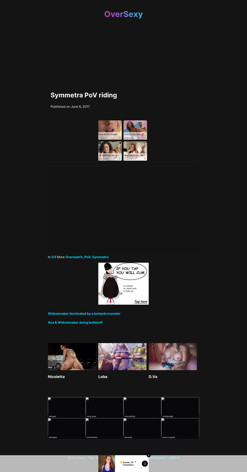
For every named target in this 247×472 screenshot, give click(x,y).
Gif (53, 257)
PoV (87, 257)
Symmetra (100, 257)
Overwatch (74, 257)
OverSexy (123, 14)
